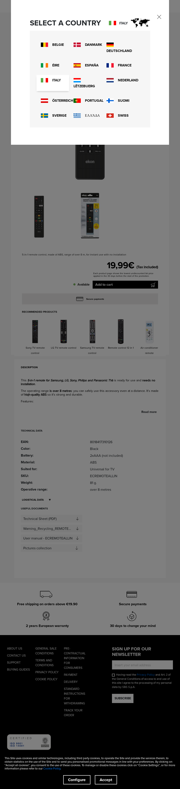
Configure (77, 780)
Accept (106, 780)
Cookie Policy (51, 768)
